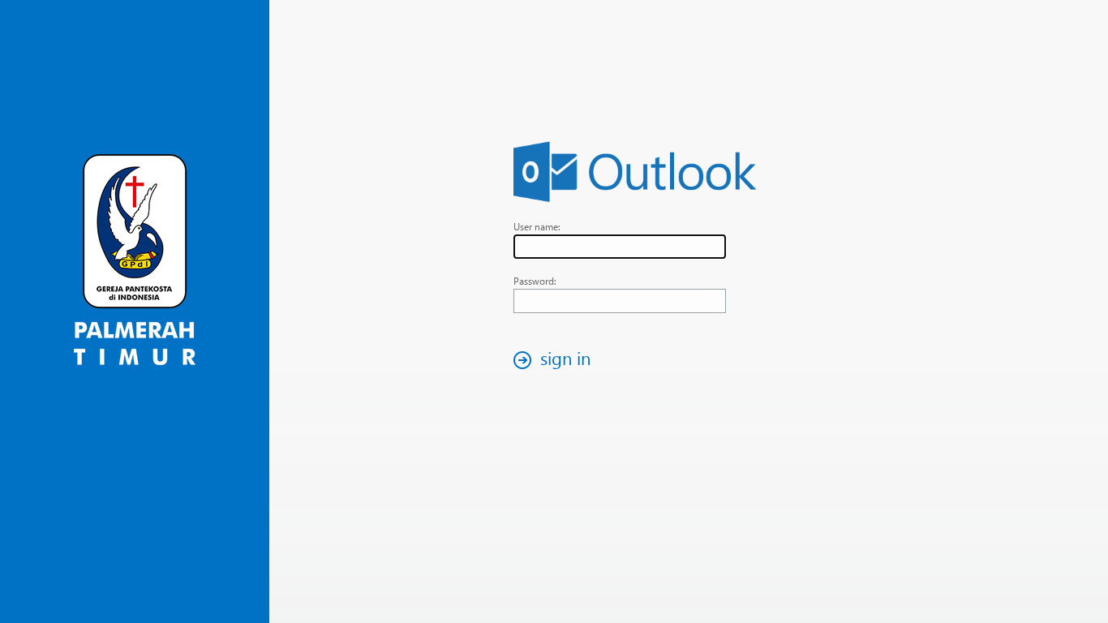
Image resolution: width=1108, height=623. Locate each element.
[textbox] (619, 246)
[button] (556, 360)
